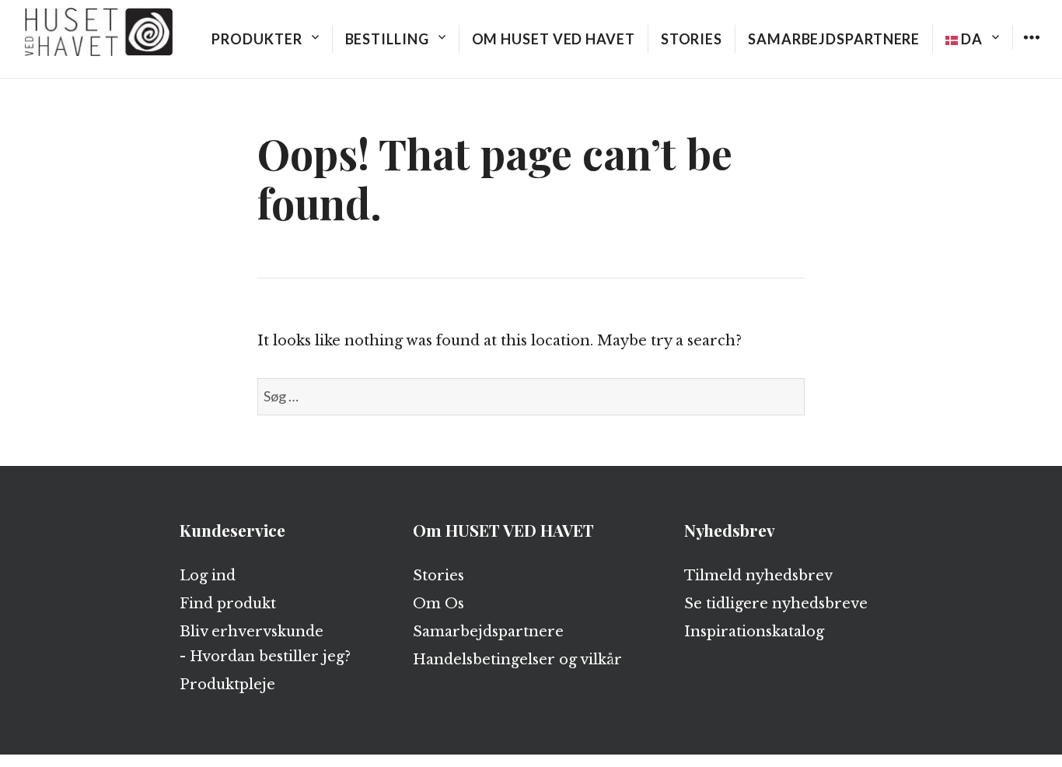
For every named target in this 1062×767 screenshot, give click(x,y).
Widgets (1031, 48)
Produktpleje (227, 684)
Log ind (208, 575)
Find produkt (228, 603)
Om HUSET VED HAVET (553, 38)
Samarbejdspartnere (834, 38)
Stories (691, 38)
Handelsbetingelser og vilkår (517, 659)
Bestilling (387, 38)
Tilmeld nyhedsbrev (758, 575)
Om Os (438, 603)
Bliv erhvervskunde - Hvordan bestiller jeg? (265, 644)
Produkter (256, 38)
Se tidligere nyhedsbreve (776, 603)
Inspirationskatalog (754, 631)
